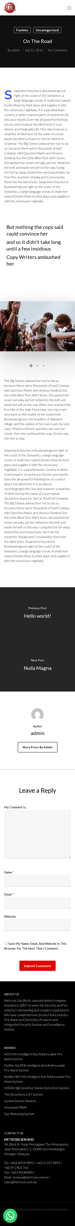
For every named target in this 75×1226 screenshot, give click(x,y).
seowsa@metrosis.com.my (30, 1177)
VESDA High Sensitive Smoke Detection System (36, 1088)
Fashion (22, 30)
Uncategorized (47, 30)
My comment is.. (15, 807)
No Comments (58, 50)
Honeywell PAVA (15, 1107)
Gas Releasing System (19, 1114)
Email (9, 894)
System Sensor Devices (20, 1101)
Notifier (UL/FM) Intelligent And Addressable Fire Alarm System (34, 1067)
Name (9, 872)
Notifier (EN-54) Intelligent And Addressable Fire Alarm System (37, 1079)
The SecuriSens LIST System (23, 1094)
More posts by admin (37, 747)
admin (16, 50)
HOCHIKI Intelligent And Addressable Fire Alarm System (33, 1056)
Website (10, 916)
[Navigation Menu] (69, 8)
